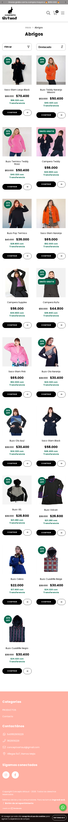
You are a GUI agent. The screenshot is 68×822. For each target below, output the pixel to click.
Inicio (28, 27)
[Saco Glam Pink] (27, 394)
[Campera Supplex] (27, 325)
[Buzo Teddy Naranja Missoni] (61, 115)
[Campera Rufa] (61, 325)
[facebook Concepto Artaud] (15, 774)
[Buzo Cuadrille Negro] (27, 671)
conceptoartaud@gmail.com (23, 747)
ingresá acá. (58, 799)
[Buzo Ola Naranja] (61, 394)
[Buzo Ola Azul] (27, 464)
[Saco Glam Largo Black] (27, 113)
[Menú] (63, 13)
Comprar (12, 112)
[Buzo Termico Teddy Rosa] (27, 187)
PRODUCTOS (9, 710)
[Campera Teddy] (61, 184)
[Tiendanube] (12, 808)
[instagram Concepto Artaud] (5, 774)
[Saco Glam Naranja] (61, 256)
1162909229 (13, 740)
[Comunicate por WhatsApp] (62, 807)
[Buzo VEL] (27, 532)
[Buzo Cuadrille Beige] (61, 602)
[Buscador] (48, 13)
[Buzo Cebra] (27, 602)
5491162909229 (15, 734)
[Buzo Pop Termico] (27, 256)
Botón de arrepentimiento (19, 803)
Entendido (59, 817)
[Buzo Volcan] (61, 533)
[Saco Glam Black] (61, 464)
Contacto (7, 716)
